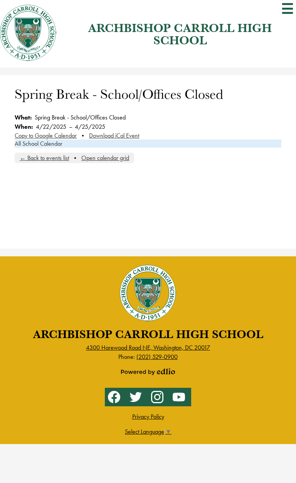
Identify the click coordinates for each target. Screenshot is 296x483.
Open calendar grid (105, 158)
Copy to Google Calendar (46, 135)
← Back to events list (44, 158)
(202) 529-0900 (157, 357)
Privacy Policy (148, 416)
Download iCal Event (114, 135)
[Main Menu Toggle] (287, 8)
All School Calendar (38, 144)
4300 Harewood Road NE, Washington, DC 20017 (148, 347)
